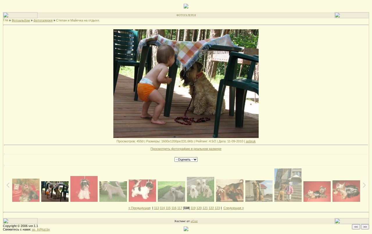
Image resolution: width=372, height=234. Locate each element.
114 (162, 208)
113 (156, 208)
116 (173, 208)
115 (168, 208)
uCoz (194, 221)
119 (193, 208)
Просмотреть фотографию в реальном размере (186, 148)
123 (217, 208)
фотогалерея (43, 20)
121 (205, 208)
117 (179, 208)
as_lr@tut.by (41, 229)
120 (199, 208)
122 (211, 208)
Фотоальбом (21, 20)
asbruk (251, 141)
